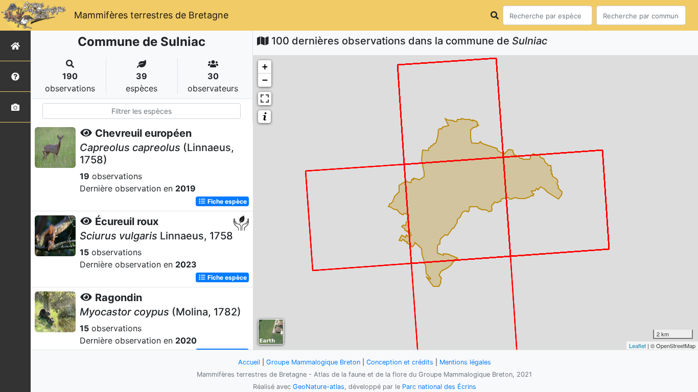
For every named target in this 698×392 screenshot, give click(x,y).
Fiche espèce (226, 201)
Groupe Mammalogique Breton (313, 362)
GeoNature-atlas (318, 386)
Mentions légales (465, 362)
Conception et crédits (399, 362)
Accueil (249, 362)
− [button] (265, 80)
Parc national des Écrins (439, 386)
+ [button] (265, 66)
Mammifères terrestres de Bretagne (151, 15)
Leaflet (637, 345)
